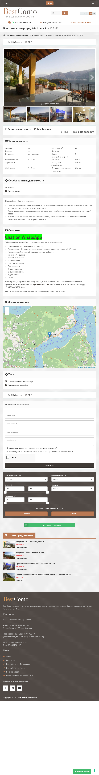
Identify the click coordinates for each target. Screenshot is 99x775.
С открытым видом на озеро (20, 381)
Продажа (12, 129)
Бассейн (11, 187)
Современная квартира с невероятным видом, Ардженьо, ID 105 (43, 574)
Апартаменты (36, 35)
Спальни (54, 485)
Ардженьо (19, 580)
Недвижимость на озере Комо (19, 675)
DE (85, 13)
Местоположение (58, 476)
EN (81, 13)
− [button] (7, 313)
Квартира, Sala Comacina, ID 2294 (30, 542)
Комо (74, 22)
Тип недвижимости (13, 476)
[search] (65, 13)
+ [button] (7, 309)
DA (94, 13)
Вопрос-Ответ (12, 671)
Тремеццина (84, 22)
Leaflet (80, 367)
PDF (29, 42)
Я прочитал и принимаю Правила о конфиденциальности (31, 448)
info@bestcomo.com (52, 22)
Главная (9, 35)
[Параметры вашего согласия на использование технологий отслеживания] (94, 770)
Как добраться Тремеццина (18, 664)
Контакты (10, 660)
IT (87, 13)
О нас (8, 656)
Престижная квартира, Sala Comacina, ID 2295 (35, 564)
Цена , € (8, 485)
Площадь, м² (10, 496)
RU (91, 13)
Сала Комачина (21, 35)
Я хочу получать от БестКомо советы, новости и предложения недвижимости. (40, 451)
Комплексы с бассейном (18, 385)
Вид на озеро (14, 191)
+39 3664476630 (23, 22)
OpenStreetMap (90, 367)
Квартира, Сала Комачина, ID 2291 (30, 553)
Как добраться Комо (15, 668)
